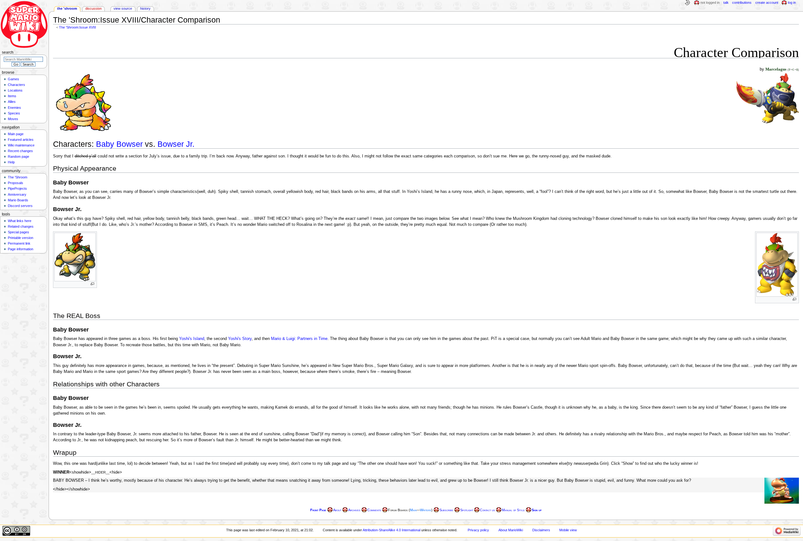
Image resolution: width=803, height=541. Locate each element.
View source (123, 8)
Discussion (93, 8)
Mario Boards (18, 200)
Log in (792, 2)
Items (12, 96)
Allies (12, 101)
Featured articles (21, 139)
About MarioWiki (510, 530)
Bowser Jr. (175, 144)
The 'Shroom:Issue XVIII (77, 27)
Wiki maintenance (21, 145)
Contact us (487, 510)
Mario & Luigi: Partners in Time (299, 339)
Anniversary (17, 194)
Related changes (21, 226)
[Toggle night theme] (687, 3)
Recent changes (20, 151)
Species (14, 113)
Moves (13, 119)
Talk (726, 2)
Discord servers (20, 206)
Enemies (14, 107)
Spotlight (466, 510)
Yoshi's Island (191, 339)
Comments (374, 510)
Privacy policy (478, 530)
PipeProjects (17, 188)
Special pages (18, 232)
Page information (20, 249)
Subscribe (446, 510)
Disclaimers (541, 530)
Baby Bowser (119, 144)
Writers (425, 510)
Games (13, 79)
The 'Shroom (67, 8)
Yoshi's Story (240, 339)
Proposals (15, 183)
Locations (15, 90)
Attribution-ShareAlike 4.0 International (391, 530)
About (337, 510)
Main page (16, 134)
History (145, 8)
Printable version (20, 238)
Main (413, 510)
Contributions (742, 2)
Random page (18, 156)
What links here (19, 221)
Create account (766, 2)
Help (11, 162)
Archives (354, 510)
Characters (16, 85)
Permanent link (19, 243)
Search (7, 52)
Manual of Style (513, 510)
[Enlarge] (92, 284)
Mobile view (568, 530)
